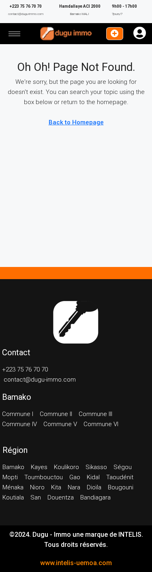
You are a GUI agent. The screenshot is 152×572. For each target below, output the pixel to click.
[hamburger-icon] (14, 33)
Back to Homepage (76, 122)
